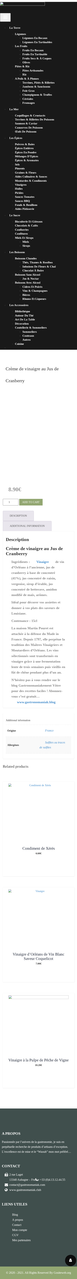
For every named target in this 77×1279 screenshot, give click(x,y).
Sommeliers (29, 331)
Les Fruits (21, 46)
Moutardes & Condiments (31, 180)
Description (18, 515)
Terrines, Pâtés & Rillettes (38, 82)
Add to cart (31, 502)
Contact (16, 1224)
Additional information (27, 526)
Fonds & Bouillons (26, 204)
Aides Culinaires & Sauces (31, 176)
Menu (5, 17)
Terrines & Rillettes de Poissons (34, 119)
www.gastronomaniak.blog (36, 702)
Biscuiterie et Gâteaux (29, 221)
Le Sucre (14, 215)
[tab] (18, 516)
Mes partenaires (21, 1240)
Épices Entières (24, 148)
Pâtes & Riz (22, 66)
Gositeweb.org (62, 1272)
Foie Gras (28, 90)
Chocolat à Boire (33, 270)
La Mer (14, 109)
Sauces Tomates (24, 196)
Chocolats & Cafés (26, 225)
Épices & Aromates (27, 160)
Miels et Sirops (24, 237)
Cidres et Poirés (32, 286)
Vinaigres (21, 184)
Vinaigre (42, 562)
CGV (15, 1235)
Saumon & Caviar (26, 123)
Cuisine (19, 343)
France (49, 730)
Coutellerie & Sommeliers (31, 327)
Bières (26, 294)
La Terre (14, 27)
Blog (15, 1214)
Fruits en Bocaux (33, 50)
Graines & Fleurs (25, 172)
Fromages (28, 102)
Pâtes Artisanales (32, 70)
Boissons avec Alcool (27, 282)
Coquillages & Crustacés (30, 115)
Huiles (19, 188)
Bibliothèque (22, 311)
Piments (20, 168)
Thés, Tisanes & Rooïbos (37, 262)
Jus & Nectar (30, 278)
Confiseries (22, 229)
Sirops (26, 245)
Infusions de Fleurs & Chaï (39, 266)
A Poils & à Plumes (27, 78)
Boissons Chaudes (26, 258)
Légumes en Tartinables (37, 42)
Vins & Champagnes (34, 290)
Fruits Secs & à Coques (36, 58)
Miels (25, 241)
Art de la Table (25, 319)
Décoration (22, 323)
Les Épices (15, 138)
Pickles (19, 192)
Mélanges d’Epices (26, 156)
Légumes (20, 34)
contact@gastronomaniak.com (27, 1184)
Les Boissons (17, 252)
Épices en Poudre (25, 152)
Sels (17, 164)
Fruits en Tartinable (34, 54)
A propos (17, 1219)
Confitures (21, 233)
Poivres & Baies (25, 144)
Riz (24, 74)
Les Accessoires (18, 305)
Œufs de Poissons (25, 131)
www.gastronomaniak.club (25, 1189)
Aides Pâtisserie (24, 208)
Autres (26, 339)
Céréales (27, 98)
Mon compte (19, 1230)
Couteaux (28, 335)
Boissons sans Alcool (27, 274)
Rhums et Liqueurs (34, 298)
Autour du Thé (24, 315)
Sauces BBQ (22, 200)
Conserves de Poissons (29, 127)
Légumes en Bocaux (34, 38)
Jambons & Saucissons (36, 86)
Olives (26, 62)
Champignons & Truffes (37, 94)
